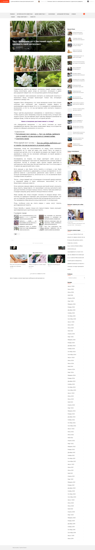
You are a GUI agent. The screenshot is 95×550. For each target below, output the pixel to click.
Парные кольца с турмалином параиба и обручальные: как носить (78, 144)
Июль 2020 (71, 503)
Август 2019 (71, 535)
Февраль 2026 (71, 304)
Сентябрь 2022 (72, 425)
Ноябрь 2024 (71, 348)
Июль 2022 (71, 431)
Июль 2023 (71, 396)
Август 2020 (71, 500)
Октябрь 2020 (72, 494)
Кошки (13, 16)
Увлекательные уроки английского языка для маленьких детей (78, 33)
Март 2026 (70, 301)
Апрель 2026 (71, 298)
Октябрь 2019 (71, 529)
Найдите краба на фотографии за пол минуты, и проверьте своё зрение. (27, 222)
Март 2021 (70, 479)
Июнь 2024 (71, 363)
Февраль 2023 (71, 411)
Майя (69, 246)
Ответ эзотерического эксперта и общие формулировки (78, 45)
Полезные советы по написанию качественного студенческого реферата (78, 39)
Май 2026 (70, 295)
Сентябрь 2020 (72, 497)
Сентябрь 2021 (72, 461)
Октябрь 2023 (71, 387)
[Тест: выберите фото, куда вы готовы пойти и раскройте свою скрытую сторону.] (62, 248)
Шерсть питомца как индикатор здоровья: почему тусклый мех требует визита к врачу (78, 50)
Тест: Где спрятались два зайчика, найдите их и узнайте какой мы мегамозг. (52, 228)
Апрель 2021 (71, 476)
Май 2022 (70, 437)
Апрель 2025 (71, 333)
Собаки (74, 14)
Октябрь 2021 (71, 458)
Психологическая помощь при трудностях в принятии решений (79, 62)
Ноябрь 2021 (71, 455)
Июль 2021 (70, 467)
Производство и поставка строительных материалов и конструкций (79, 80)
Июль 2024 (71, 360)
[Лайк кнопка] (15, 234)
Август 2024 (71, 357)
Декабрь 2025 (71, 310)
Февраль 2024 (72, 375)
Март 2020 (71, 514)
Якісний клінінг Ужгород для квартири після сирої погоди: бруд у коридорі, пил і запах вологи (78, 127)
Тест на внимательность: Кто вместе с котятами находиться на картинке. (27, 217)
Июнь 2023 (71, 399)
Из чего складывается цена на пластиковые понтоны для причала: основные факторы (78, 121)
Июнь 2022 (71, 434)
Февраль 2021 (71, 482)
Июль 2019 (70, 538)
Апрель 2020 (71, 511)
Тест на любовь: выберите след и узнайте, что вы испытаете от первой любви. (37, 144)
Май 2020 (70, 508)
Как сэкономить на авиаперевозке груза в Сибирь (78, 97)
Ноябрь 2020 (71, 491)
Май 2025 (70, 330)
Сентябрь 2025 (72, 319)
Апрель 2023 (71, 405)
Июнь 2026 (71, 292)
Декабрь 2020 (71, 488)
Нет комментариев (37, 243)
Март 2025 (70, 336)
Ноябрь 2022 (71, 419)
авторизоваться (39, 278)
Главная (12, 14)
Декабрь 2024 (72, 345)
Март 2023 (71, 408)
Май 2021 (70, 473)
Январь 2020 (71, 520)
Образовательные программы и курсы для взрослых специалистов (78, 86)
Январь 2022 (71, 449)
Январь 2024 (71, 378)
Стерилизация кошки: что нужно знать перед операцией (78, 56)
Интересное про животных (25, 14)
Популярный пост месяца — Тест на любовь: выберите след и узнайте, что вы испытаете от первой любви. (38, 135)
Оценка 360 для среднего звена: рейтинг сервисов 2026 (78, 103)
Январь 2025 (71, 342)
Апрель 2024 (71, 369)
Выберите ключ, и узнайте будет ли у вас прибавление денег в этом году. (27, 228)
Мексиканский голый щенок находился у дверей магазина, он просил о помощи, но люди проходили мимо (76, 263)
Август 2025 (71, 322)
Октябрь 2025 (71, 316)
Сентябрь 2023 (72, 390)
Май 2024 (70, 366)
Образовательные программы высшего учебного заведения (77, 115)
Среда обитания (22, 16)
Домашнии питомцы (63, 14)
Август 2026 (71, 286)
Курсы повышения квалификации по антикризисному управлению (77, 68)
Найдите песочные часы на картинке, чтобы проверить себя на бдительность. (52, 222)
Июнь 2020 (71, 506)
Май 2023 (70, 402)
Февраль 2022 (71, 446)
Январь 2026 (71, 307)
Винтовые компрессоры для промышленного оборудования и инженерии (78, 139)
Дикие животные (40, 14)
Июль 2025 (71, 325)
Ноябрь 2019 (71, 526)
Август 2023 (71, 393)
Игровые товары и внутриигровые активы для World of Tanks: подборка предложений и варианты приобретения (79, 74)
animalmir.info (19, 47)
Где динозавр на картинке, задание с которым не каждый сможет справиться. (52, 217)
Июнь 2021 (70, 470)
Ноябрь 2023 (71, 384)
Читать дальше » (78, 224)
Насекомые (51, 14)
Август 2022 (71, 428)
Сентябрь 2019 (72, 532)
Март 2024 (71, 372)
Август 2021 (71, 464)
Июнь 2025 (71, 327)
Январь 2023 (71, 414)
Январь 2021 (71, 485)
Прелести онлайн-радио (54, 264)
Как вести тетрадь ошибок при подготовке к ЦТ (78, 109)
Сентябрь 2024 (72, 354)
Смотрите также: (22, 139)
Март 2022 (71, 443)
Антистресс (17, 38)
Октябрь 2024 (72, 351)
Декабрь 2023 (71, 381)
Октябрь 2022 (71, 422)
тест (12, 240)
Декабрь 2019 (71, 523)
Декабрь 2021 (71, 452)
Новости (32, 16)
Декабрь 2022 (71, 416)
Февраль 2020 (72, 517)
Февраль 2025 (71, 339)
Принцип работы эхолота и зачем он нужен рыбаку (79, 133)
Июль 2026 (71, 289)
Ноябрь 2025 (71, 313)
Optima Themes (23, 547)
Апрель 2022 (71, 440)
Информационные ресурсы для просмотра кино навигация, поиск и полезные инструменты (78, 92)
